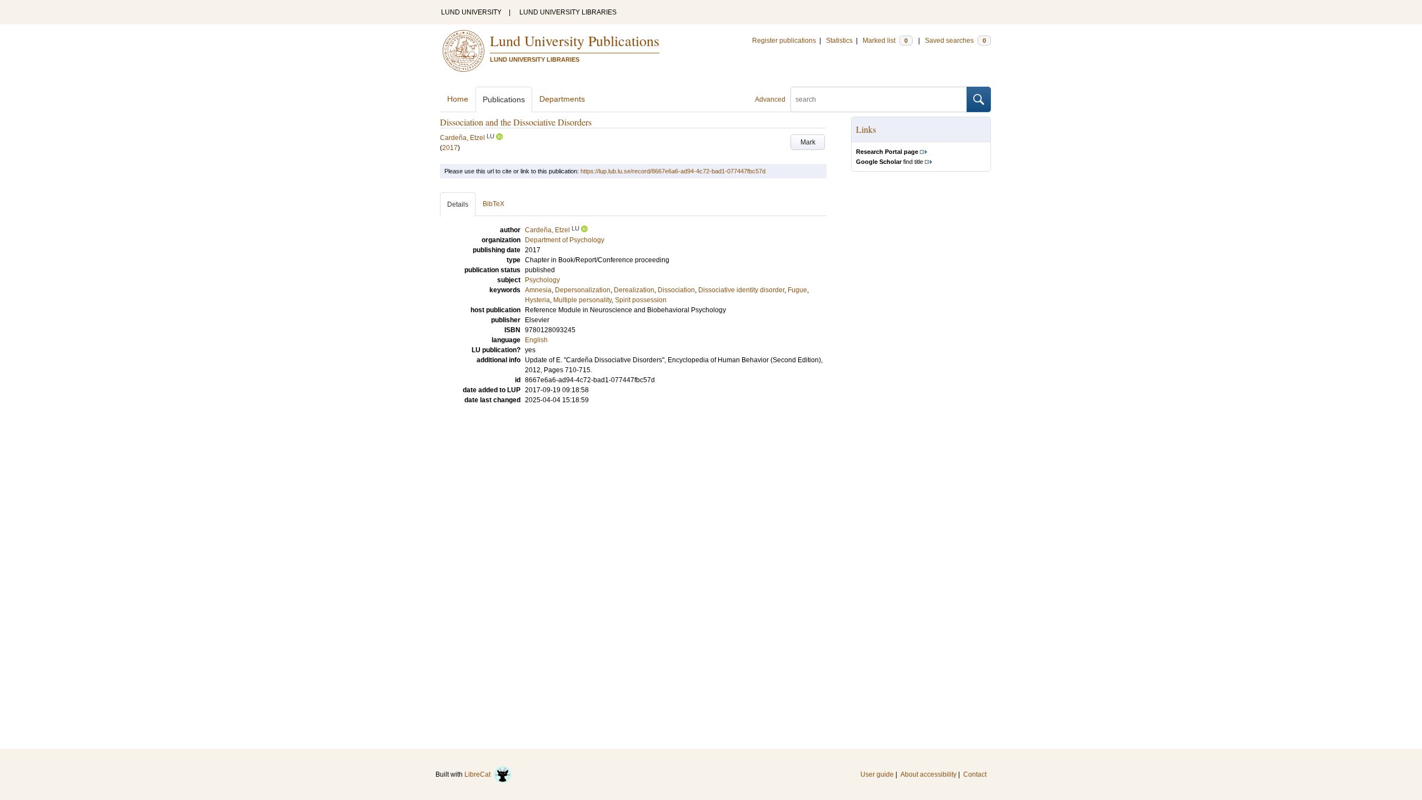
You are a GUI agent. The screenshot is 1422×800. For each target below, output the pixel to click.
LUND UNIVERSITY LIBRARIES (568, 12)
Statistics (839, 40)
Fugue (797, 290)
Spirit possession (641, 300)
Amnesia (538, 290)
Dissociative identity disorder (741, 290)
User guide (877, 774)
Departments (562, 98)
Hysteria (537, 300)
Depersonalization (582, 290)
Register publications (784, 40)
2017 (450, 148)
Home (457, 98)
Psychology (542, 280)
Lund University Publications (574, 40)
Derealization (634, 290)
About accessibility (928, 774)
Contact (975, 774)
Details (457, 204)
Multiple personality (582, 300)
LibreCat (479, 774)
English (536, 340)
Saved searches (955, 40)
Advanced (770, 99)
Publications (504, 99)
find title (889, 161)
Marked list (885, 40)
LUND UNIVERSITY (471, 12)
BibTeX (493, 204)
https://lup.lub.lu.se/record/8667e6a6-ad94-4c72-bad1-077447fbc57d (672, 171)
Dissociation (676, 290)
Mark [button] (807, 142)
